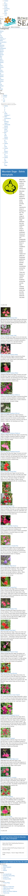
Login (4, 868)
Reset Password (7, 867)
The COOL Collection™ (7, 113)
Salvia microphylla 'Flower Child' (8, 335)
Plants (5, 4)
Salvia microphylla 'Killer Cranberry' (9, 526)
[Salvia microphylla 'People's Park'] (5, 603)
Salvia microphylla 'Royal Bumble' (9, 673)
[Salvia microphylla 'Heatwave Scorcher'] (5, 445)
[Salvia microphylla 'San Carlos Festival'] (5, 689)
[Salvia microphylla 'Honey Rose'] (5, 465)
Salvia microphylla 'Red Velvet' (8, 630)
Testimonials (6, 893)
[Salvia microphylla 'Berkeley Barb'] (5, 312)
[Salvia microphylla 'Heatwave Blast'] (5, 349)
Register (5, 95)
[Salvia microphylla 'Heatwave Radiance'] (5, 427)
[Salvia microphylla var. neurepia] (5, 771)
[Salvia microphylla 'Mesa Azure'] (5, 560)
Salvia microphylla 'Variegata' (8, 738)
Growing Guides (7, 879)
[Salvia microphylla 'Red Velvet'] (5, 624)
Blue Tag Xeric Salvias (6, 135)
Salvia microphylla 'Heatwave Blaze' (9, 373)
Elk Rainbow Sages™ (6, 121)
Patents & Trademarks (8, 886)
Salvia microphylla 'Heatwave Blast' (9, 354)
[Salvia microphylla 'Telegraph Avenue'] (6, 708)
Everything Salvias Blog (6, 10)
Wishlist (5, 870)
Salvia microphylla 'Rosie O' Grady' (9, 652)
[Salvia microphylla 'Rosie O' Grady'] (5, 646)
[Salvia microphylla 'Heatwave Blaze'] (5, 367)
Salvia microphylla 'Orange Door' (9, 587)
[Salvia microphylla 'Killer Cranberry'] (5, 520)
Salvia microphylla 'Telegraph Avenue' (10, 715)
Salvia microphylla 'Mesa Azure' (8, 566)
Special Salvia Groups (6, 129)
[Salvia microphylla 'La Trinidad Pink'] (5, 540)
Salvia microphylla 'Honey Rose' (8, 471)
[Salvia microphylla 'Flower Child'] (5, 329)
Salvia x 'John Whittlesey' (7, 796)
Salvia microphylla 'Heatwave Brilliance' (10, 395)
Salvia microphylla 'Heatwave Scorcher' (10, 451)
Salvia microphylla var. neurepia (8, 777)
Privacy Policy (6, 882)
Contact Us (6, 877)
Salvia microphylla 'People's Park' (9, 609)
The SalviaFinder (7, 874)
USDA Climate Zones (8, 888)
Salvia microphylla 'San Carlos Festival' (10, 695)
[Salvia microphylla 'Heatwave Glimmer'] (5, 407)
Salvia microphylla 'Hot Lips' (7, 506)
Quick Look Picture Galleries (10, 891)
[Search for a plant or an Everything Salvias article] (15, 104)
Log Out (4, 100)
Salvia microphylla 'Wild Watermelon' (10, 759)
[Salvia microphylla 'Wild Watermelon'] (5, 753)
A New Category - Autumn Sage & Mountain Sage (13, 853)
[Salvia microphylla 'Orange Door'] (5, 581)
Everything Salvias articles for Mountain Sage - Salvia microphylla (13, 838)
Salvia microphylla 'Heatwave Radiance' (10, 433)
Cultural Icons (6, 890)
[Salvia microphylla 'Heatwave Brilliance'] (6, 388)
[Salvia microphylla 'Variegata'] (5, 732)
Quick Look (5, 14)
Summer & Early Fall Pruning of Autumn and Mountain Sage (13, 848)
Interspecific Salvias (7, 125)
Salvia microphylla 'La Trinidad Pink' (9, 546)
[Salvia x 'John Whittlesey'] (5, 790)
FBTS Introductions (7, 117)
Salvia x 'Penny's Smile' (6, 816)
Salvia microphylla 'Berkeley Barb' (9, 318)
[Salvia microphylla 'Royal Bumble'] (5, 667)
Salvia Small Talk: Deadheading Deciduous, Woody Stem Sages (13, 843)
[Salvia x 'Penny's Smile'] (5, 810)
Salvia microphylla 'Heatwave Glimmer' (10, 413)
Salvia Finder (5, 6)
